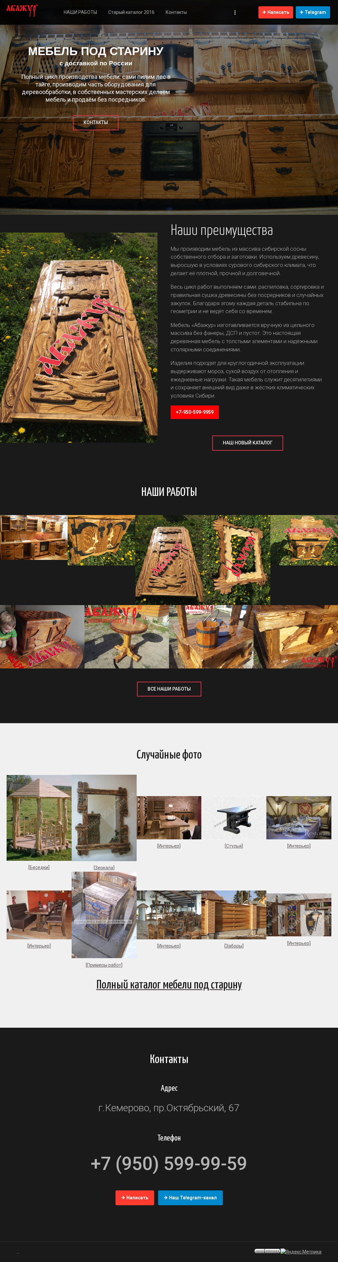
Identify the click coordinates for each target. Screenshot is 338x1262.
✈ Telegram (313, 12)
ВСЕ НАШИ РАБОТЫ (169, 689)
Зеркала (104, 867)
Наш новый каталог (248, 442)
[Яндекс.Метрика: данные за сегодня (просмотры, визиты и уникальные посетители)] (301, 1251)
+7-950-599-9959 (195, 412)
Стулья (234, 846)
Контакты (96, 122)
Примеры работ (104, 965)
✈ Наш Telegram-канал (190, 1197)
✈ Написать (275, 12)
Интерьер (168, 846)
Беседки (39, 867)
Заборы (234, 946)
